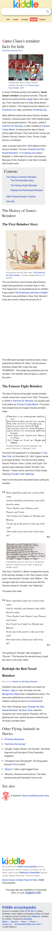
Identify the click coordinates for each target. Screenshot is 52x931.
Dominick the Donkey (15, 743)
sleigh (30, 99)
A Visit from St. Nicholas (22, 400)
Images (15, 19)
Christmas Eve (9, 109)
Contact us (6, 924)
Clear (42, 11)
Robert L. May (8, 690)
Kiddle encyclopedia (27, 866)
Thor (14, 764)
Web (8, 19)
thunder (15, 473)
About (23, 921)
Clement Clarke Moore (27, 404)
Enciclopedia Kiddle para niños (28, 924)
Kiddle (4, 921)
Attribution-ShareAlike (29, 872)
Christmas (33, 701)
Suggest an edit (33, 892)
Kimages (24, 19)
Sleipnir (8, 769)
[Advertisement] (26, 29)
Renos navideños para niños (35, 795)
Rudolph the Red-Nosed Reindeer (24, 681)
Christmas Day (40, 109)
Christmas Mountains (14, 739)
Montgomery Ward (10, 693)
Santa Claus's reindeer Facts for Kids (19, 879)
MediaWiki (27, 918)
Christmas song (29, 152)
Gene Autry (27, 710)
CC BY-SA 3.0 (30, 911)
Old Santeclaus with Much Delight (31, 292)
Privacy (33, 921)
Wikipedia (36, 916)
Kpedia (33, 19)
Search (47, 11)
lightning (29, 473)
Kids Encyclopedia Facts (12, 50)
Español (42, 19)
